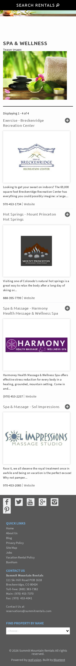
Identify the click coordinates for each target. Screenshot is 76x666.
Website (29, 204)
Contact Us (13, 606)
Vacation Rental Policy (20, 557)
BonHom (11, 562)
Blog (9, 538)
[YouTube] (30, 502)
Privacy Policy (15, 543)
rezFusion (34, 660)
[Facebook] (7, 502)
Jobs (9, 552)
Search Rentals (35, 4)
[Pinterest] (7, 510)
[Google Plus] (42, 502)
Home (10, 528)
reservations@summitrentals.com (28, 611)
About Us (11, 533)
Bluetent (59, 660)
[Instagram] (54, 502)
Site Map (11, 548)
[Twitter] (19, 502)
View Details (67, 121)
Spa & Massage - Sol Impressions (31, 406)
